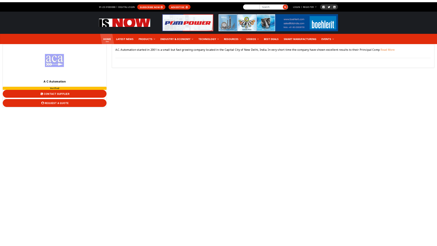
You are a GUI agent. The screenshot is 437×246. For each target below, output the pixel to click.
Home (107, 39)
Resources (231, 39)
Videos (251, 39)
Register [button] (308, 7)
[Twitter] (329, 7)
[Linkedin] (334, 7)
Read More (387, 50)
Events (326, 39)
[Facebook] (323, 7)
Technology (207, 39)
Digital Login (126, 7)
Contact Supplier (56, 93)
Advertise (178, 7)
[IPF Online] (124, 22)
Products (146, 39)
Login (296, 7)
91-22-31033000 (107, 7)
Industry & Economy (175, 39)
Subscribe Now (150, 7)
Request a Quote (56, 103)
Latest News (124, 39)
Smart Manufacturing (300, 39)
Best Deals (271, 39)
